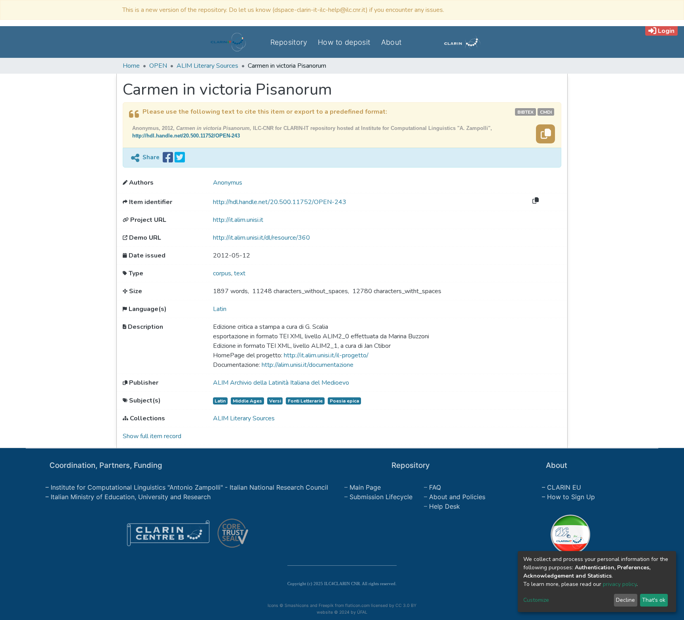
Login (666, 31)
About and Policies (457, 497)
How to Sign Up (571, 497)
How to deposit (344, 42)
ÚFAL (362, 612)
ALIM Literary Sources (207, 65)
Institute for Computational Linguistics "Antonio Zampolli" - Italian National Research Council (189, 487)
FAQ (435, 487)
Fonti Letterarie (305, 401)
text (239, 273)
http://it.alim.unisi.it (238, 220)
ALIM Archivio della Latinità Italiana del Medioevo (281, 382)
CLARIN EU (564, 487)
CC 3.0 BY (406, 605)
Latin (219, 309)
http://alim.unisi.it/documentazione (307, 365)
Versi (275, 401)
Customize (536, 600)
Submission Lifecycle (381, 497)
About (391, 42)
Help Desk (444, 506)
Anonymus (227, 182)
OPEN (158, 65)
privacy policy (619, 584)
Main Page (365, 487)
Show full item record (152, 436)
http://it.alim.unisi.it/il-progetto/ (326, 355)
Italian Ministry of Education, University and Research (131, 497)
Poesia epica (344, 401)
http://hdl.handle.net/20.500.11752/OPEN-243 (186, 136)
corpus (222, 273)
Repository (288, 42)
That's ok (653, 600)
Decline (625, 600)
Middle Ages (247, 401)
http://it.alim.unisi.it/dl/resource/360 (261, 237)
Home (131, 65)
